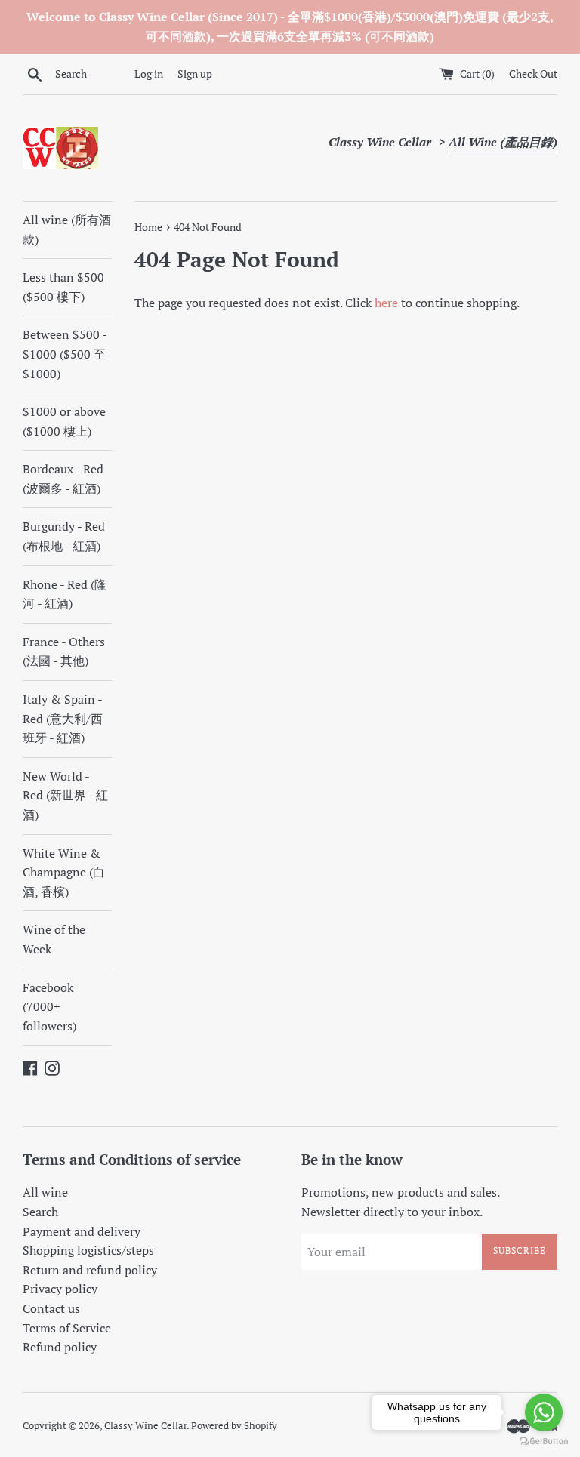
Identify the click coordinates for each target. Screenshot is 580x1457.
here (386, 302)
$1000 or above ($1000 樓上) (64, 421)
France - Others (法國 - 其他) (64, 651)
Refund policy (60, 1346)
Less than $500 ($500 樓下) (63, 287)
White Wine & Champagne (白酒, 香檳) (64, 872)
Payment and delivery (81, 1231)
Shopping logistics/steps (88, 1250)
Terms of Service (67, 1328)
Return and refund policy (90, 1269)
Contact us (51, 1308)
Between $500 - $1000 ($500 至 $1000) (64, 353)
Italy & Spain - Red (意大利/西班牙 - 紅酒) (63, 718)
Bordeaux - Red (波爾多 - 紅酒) (63, 479)
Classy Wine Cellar (145, 1425)
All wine (45, 1192)
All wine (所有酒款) (67, 229)
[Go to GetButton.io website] (544, 1441)
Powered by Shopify (234, 1425)
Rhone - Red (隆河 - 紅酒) (64, 594)
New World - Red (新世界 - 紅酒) (65, 795)
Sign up (194, 73)
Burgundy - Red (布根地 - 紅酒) (64, 536)
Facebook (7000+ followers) (49, 1006)
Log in (148, 73)
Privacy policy (60, 1288)
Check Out (533, 73)
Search (40, 1211)
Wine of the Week (54, 939)
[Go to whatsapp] (544, 1412)
